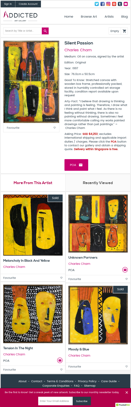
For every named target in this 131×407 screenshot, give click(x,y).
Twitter (97, 4)
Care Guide (109, 381)
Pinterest (114, 4)
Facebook (102, 4)
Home (68, 16)
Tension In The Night (18, 348)
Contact (126, 4)
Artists (109, 16)
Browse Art (89, 16)
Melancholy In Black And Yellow (26, 261)
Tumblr (120, 4)
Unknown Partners (82, 258)
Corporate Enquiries (55, 386)
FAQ (76, 386)
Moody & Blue (78, 349)
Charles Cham (78, 50)
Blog (124, 16)
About (22, 381)
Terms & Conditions (60, 381)
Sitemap (90, 386)
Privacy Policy (87, 381)
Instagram (108, 4)
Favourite (31, 128)
